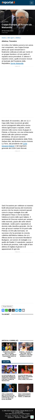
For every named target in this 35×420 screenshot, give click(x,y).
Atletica (5, 21)
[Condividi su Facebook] (3, 310)
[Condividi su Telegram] (16, 310)
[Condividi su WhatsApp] (6, 310)
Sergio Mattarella (17, 63)
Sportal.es (18, 417)
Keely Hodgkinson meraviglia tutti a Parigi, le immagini (24, 395)
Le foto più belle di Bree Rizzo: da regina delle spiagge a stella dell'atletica (25, 377)
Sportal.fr (25, 417)
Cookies (27, 416)
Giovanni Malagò (8, 146)
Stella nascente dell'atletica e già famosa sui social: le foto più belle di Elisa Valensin (9, 396)
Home (4, 38)
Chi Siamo (8, 416)
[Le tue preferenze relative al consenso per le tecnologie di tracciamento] (32, 417)
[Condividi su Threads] (13, 310)
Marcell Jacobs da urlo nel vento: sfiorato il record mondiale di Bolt (25, 354)
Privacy (22, 416)
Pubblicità (15, 416)
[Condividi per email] (23, 310)
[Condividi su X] (9, 310)
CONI (25, 144)
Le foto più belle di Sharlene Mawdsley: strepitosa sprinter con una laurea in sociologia (9, 378)
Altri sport (10, 38)
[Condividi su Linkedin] (20, 310)
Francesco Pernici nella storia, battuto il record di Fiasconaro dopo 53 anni (9, 354)
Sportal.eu (11, 417)
